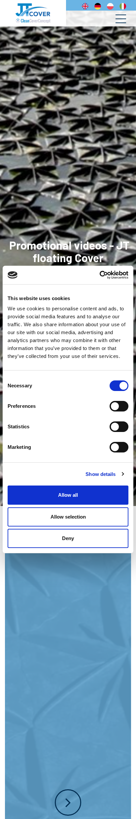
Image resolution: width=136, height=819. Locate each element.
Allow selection (68, 517)
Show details (100, 474)
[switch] (119, 406)
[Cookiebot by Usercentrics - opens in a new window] (99, 275)
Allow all (68, 495)
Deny (68, 538)
